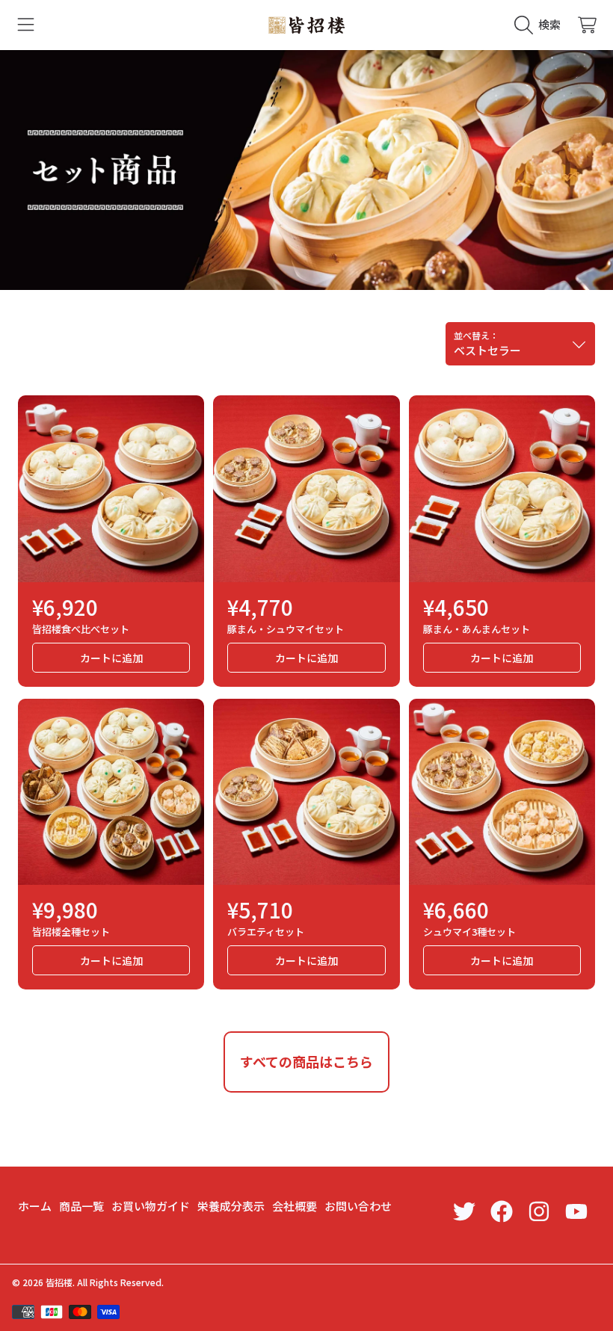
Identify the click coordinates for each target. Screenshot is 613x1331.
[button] (26, 24)
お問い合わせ (358, 1206)
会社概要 (294, 1206)
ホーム (35, 1206)
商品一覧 (81, 1206)
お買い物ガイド (150, 1206)
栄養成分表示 (231, 1206)
